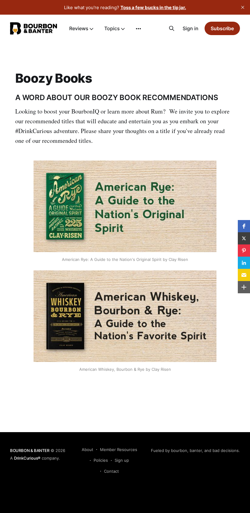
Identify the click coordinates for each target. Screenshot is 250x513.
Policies (101, 460)
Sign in (190, 28)
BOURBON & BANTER (29, 450)
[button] (244, 226)
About (87, 449)
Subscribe (222, 28)
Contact (111, 471)
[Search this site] (172, 28)
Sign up (122, 460)
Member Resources (118, 449)
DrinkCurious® (27, 458)
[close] (243, 7)
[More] (138, 28)
